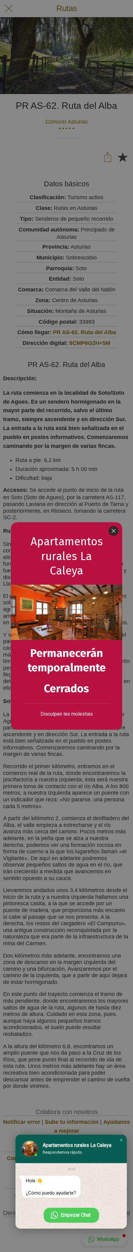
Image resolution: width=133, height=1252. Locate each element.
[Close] (113, 531)
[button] (121, 1140)
